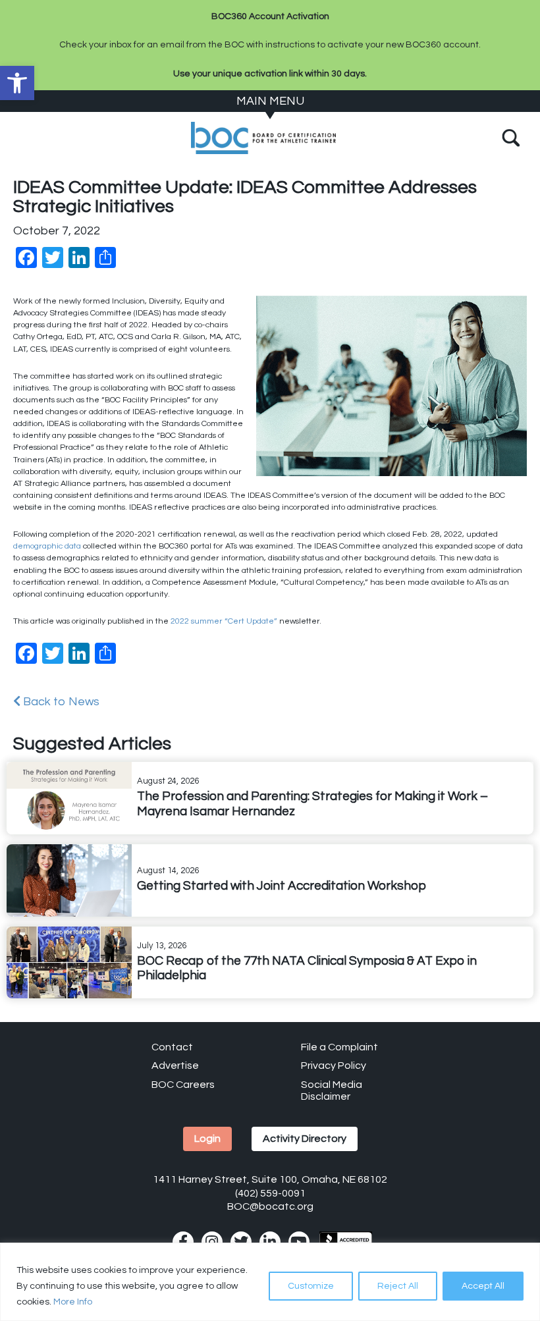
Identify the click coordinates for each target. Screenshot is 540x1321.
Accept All (483, 1286)
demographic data (47, 546)
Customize (311, 1286)
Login (207, 1138)
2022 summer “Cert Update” (224, 621)
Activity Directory (304, 1138)
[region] (270, 1282)
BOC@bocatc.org (270, 1206)
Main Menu (270, 101)
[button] (17, 83)
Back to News (59, 701)
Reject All (397, 1286)
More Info (72, 1302)
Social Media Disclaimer (331, 1090)
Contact (172, 1047)
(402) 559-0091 (270, 1193)
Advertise (175, 1065)
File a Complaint (339, 1047)
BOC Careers (183, 1084)
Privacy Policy (333, 1065)
